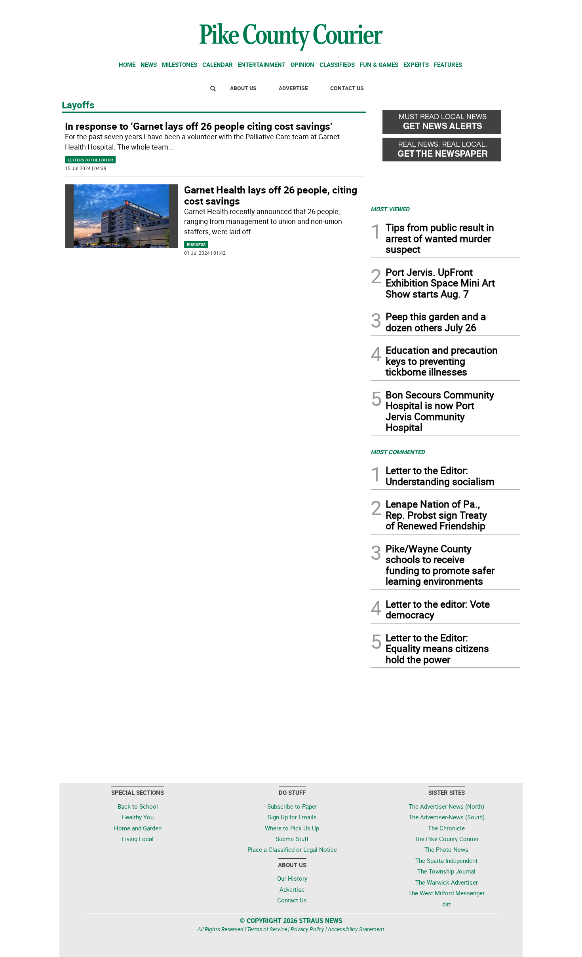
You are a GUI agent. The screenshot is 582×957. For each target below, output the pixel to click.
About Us (243, 88)
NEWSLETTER (456, 9)
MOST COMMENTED (398, 452)
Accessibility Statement (356, 929)
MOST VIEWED (390, 209)
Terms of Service (267, 929)
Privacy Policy (307, 929)
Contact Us (347, 88)
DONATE (501, 9)
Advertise (293, 88)
